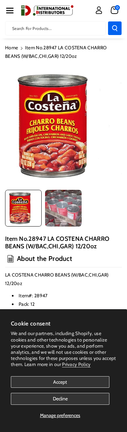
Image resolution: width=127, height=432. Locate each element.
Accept (60, 382)
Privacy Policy (76, 364)
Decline (60, 399)
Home (11, 48)
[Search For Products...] (115, 28)
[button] (9, 10)
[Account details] (98, 10)
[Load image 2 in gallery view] (63, 208)
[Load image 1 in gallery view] (23, 208)
